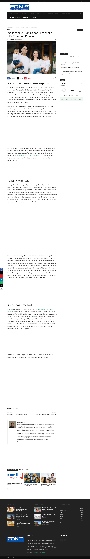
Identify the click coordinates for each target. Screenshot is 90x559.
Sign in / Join (9, 0)
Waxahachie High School (16, 408)
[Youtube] (21, 441)
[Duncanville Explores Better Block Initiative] (15, 477)
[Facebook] (79, 1)
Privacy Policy (44, 0)
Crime (44, 14)
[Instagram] (81, 1)
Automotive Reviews (15, 17)
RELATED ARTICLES (12, 469)
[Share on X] (1, 273)
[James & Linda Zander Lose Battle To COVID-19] (37, 523)
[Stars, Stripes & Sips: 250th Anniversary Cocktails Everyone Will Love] (10, 523)
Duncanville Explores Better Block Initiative (70, 56)
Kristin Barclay (11, 39)
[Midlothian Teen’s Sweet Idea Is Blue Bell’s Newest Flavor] (37, 509)
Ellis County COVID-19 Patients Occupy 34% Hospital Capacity (46, 415)
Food (34, 17)
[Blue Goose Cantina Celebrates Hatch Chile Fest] (32, 478)
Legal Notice (26, 17)
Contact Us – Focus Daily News (35, 0)
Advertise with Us (25, 0)
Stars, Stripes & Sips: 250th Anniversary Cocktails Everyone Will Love (23, 523)
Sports (56, 14)
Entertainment (66, 14)
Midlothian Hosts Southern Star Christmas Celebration (17, 415)
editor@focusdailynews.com (39, 552)
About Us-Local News (17, 0)
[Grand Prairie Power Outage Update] (37, 516)
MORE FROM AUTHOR (24, 469)
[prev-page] (8, 488)
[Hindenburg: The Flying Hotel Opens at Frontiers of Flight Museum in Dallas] (10, 516)
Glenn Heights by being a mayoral (28, 155)
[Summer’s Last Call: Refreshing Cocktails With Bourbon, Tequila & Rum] (10, 509)
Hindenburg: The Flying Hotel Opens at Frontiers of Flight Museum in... (22, 516)
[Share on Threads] (1, 285)
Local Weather (25, 14)
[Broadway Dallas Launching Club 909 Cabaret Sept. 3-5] (48, 478)
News (12, 27)
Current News (14, 14)
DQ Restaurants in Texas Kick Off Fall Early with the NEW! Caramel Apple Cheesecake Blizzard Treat (71, 73)
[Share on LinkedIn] (1, 279)
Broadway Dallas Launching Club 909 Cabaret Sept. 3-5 (71, 63)
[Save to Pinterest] (1, 276)
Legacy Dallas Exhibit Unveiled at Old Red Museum (70, 68)
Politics (50, 14)
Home (8, 27)
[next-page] (10, 488)
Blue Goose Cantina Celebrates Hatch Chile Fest (71, 60)
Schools (39, 14)
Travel (33, 14)
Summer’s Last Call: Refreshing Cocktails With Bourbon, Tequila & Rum (23, 509)
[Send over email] (1, 282)
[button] (81, 14)
